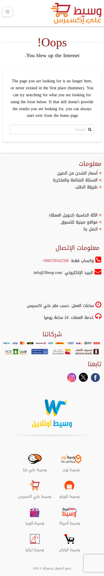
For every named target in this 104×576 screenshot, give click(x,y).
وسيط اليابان (69, 547)
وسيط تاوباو (69, 494)
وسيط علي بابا (35, 467)
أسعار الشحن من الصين (77, 173)
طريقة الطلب (86, 187)
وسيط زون (71, 467)
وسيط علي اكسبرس (34, 494)
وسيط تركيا (34, 547)
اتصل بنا (90, 229)
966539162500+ (55, 261)
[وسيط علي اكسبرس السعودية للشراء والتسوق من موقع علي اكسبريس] (76, 15)
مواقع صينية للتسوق (79, 222)
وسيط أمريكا (69, 520)
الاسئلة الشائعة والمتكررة (75, 180)
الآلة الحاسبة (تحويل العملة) (73, 215)
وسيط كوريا (34, 520)
